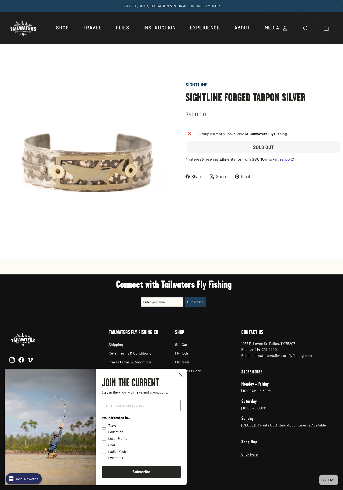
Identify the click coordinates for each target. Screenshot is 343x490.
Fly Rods (182, 353)
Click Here (249, 454)
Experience (205, 27)
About (242, 27)
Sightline (197, 84)
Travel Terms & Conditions (130, 362)
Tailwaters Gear (188, 371)
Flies (123, 27)
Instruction (160, 27)
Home (9, 65)
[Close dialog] (181, 375)
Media (272, 27)
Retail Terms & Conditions (130, 353)
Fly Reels (182, 362)
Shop (62, 27)
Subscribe (141, 472)
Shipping (116, 344)
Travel (92, 27)
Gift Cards (183, 344)
